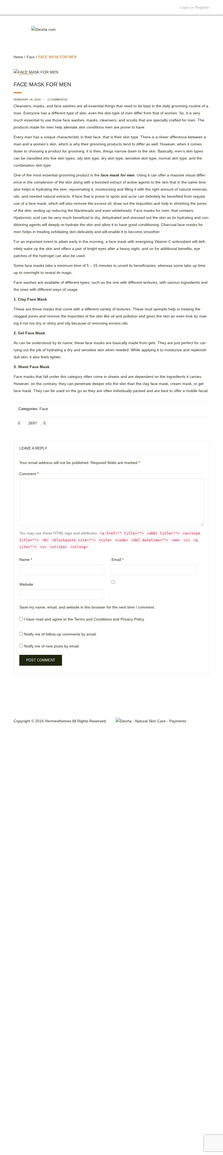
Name (25, 559)
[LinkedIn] (205, 423)
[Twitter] (176, 423)
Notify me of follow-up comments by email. (60, 634)
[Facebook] (167, 423)
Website (26, 584)
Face (31, 57)
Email (117, 559)
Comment (29, 474)
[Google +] (195, 423)
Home (18, 57)
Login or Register (194, 7)
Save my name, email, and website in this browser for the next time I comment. (87, 607)
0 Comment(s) (57, 99)
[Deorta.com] (43, 29)
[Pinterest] (186, 423)
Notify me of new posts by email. (52, 646)
